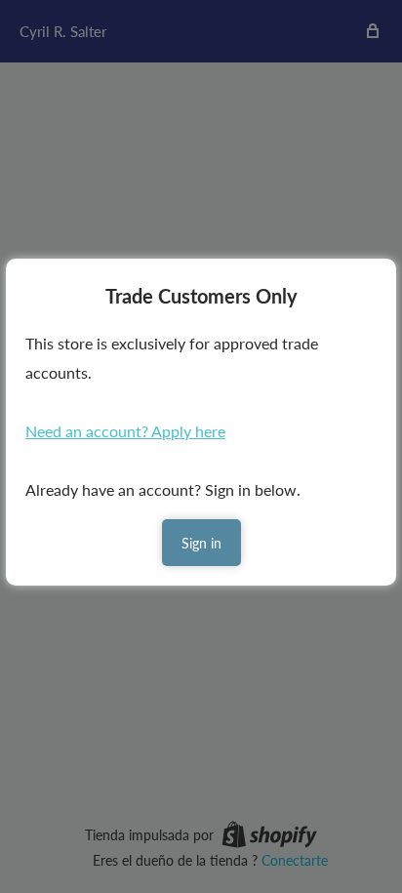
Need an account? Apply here (125, 431)
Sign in (201, 543)
